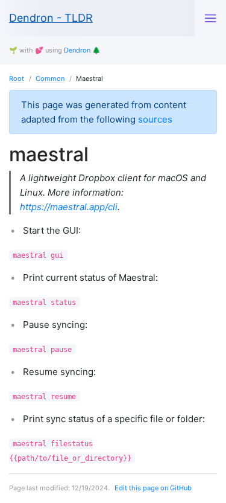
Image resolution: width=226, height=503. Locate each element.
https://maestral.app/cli (69, 207)
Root (16, 78)
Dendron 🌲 (82, 50)
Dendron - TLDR (51, 17)
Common (50, 78)
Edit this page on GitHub (153, 488)
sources (155, 119)
